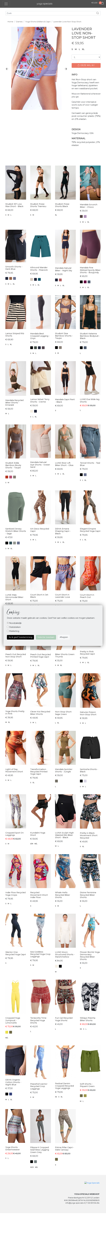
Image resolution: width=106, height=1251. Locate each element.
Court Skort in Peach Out (87, 596)
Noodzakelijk (15, 623)
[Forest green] (10, 543)
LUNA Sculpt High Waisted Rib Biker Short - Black (64, 835)
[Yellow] (6, 1032)
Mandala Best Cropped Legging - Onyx (40, 336)
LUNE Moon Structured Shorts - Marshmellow (65, 954)
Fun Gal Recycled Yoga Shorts (63, 1019)
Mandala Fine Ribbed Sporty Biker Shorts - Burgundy (90, 270)
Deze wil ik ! (87, 65)
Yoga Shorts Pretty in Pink (14, 712)
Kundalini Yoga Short (37, 834)
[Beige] (31, 279)
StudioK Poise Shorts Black (62, 205)
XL (83, 49)
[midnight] (10, 1094)
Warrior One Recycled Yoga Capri (15, 953)
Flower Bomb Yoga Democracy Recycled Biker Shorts (90, 956)
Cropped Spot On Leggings (14, 834)
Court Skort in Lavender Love (62, 595)
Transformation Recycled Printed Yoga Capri (38, 771)
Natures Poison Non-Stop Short (88, 713)
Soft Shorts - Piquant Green (87, 1085)
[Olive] (56, 781)
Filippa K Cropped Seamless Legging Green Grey (39, 1149)
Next (66, 69)
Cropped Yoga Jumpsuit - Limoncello (12, 1020)
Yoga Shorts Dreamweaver (12, 1148)
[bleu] (14, 278)
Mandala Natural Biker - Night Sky (63, 269)
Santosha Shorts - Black (89, 770)
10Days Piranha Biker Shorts (87, 1019)
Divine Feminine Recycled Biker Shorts (88, 895)
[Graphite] (43, 347)
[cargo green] (10, 1032)
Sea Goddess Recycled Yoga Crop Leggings (40, 954)
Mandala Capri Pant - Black (65, 400)
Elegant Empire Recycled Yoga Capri (90, 530)
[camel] (10, 278)
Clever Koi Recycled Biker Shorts (40, 712)
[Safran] (6, 477)
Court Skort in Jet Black (39, 595)
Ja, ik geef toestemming (20, 637)
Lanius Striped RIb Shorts (14, 334)
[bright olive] (85, 1095)
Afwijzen (64, 637)
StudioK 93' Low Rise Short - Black (14, 205)
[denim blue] (89, 281)
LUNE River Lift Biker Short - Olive (64, 464)
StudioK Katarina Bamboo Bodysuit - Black (90, 336)
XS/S (32, 1167)
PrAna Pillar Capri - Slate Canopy (64, 1148)
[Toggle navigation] (6, 4)
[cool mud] (35, 1161)
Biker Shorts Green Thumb (64, 655)
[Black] (81, 281)
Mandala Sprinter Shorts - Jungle (63, 770)
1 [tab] (31, 106)
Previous (7, 69)
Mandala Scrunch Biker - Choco (88, 205)
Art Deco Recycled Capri (39, 530)
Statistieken (15, 627)
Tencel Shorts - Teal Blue (90, 464)
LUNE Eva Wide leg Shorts (89, 400)
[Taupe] (60, 347)
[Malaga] (10, 477)
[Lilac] (85, 216)
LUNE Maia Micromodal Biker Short (14, 597)
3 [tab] (39, 106)
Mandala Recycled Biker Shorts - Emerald (14, 402)
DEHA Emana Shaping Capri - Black (63, 531)
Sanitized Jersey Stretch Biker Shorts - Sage (15, 531)
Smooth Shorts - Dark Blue (13, 267)
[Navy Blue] (6, 278)
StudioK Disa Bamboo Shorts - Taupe (64, 336)
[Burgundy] (85, 281)
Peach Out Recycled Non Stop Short (15, 655)
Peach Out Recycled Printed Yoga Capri (40, 655)
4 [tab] (44, 106)
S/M (31, 844)
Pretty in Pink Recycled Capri (87, 652)
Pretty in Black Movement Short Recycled (88, 835)
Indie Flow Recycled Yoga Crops (15, 893)
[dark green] (35, 347)
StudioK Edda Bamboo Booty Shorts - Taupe (13, 465)
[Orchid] (85, 781)
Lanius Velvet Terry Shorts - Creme (39, 400)
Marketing (14, 631)
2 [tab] (35, 106)
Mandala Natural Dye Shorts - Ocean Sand (40, 464)
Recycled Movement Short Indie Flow (39, 895)
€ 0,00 (94, 3)
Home (10, 22)
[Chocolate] (81, 216)
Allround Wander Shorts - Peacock (39, 268)
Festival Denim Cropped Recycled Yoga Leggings (64, 1086)
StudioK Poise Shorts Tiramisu (38, 205)
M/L (36, 844)
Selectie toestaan (46, 637)
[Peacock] (39, 279)
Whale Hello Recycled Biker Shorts (62, 895)
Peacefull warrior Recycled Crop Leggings (38, 1086)
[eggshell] (31, 411)
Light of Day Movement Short (14, 770)
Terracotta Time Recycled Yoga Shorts (38, 1020)
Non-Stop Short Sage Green (63, 712)
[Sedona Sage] (14, 543)
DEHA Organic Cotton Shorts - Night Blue (13, 1082)
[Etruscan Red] (60, 280)
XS (81, 1029)
